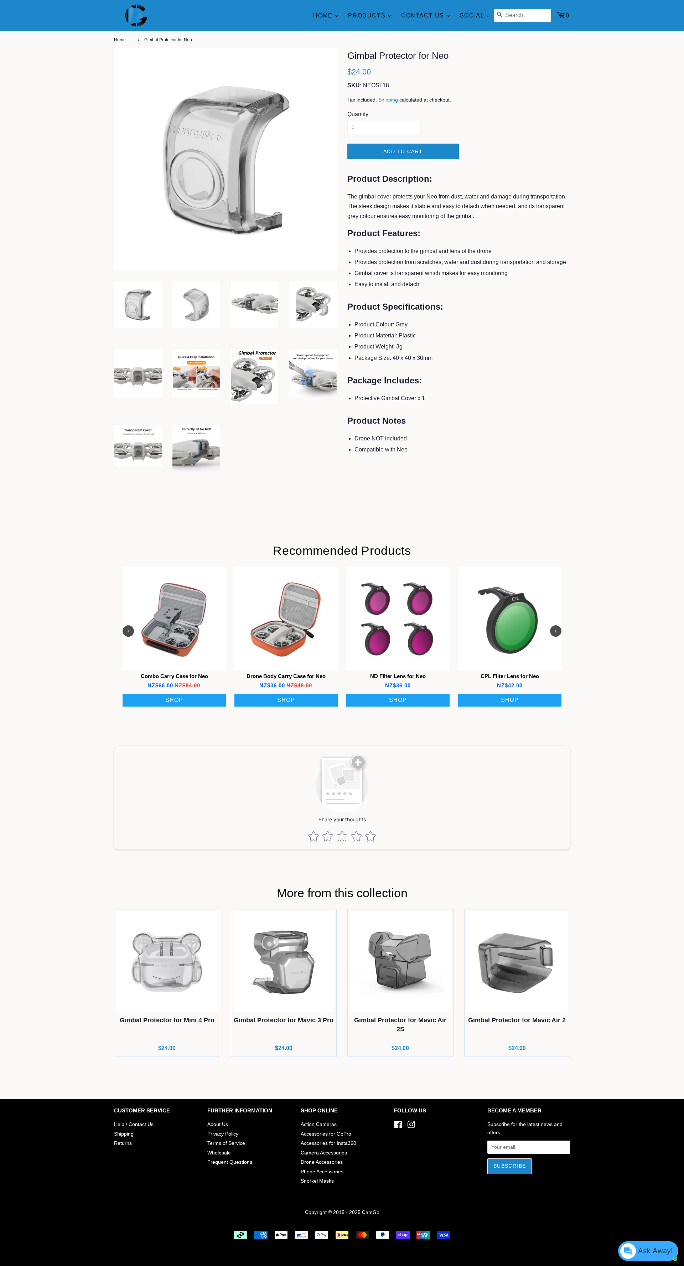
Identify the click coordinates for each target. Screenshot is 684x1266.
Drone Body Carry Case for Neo (286, 676)
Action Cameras (319, 1124)
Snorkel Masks (317, 1181)
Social (473, 15)
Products (367, 15)
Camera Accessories (324, 1153)
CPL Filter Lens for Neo (510, 676)
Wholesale (219, 1153)
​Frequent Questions (229, 1162)
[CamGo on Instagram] (411, 1126)
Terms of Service (226, 1143)
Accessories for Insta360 (328, 1143)
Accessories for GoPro (326, 1134)
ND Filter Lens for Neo (398, 676)
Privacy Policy (222, 1134)
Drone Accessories (322, 1162)
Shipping (388, 100)
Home (324, 15)
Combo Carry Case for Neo (174, 676)
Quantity (357, 114)
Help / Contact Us (134, 1124)
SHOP (174, 700)
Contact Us (423, 15)
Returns (123, 1143)
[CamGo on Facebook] (398, 1126)
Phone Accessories (322, 1171)
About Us (217, 1124)
